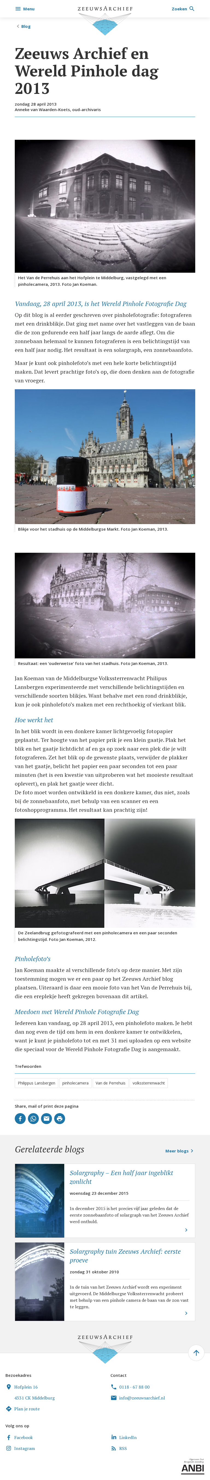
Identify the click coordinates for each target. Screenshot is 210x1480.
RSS (123, 1448)
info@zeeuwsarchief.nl (142, 1398)
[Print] (59, 1118)
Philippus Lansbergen (36, 1083)
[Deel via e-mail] (46, 1118)
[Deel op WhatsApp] (33, 1118)
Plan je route (27, 1409)
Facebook (23, 1437)
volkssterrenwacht (149, 1083)
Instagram (24, 1448)
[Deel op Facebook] (20, 1118)
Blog (26, 26)
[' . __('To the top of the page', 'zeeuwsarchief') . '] (196, 1353)
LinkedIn (128, 1437)
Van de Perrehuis (111, 1083)
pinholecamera (75, 1083)
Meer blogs (177, 1151)
